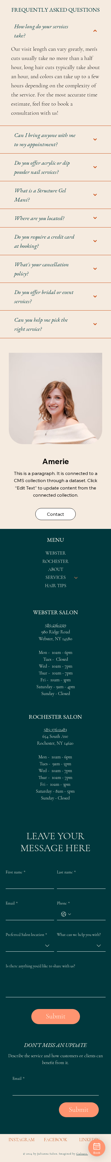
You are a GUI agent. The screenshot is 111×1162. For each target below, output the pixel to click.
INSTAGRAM (21, 1140)
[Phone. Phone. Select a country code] (66, 914)
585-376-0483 (55, 729)
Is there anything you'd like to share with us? (40, 966)
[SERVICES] (76, 577)
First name (15, 872)
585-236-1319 (55, 625)
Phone (63, 903)
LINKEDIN (89, 1140)
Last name (66, 872)
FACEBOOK (55, 1140)
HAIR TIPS (55, 586)
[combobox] (30, 946)
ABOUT (55, 569)
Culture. (82, 1153)
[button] (55, 514)
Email (12, 903)
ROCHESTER (55, 561)
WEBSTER (56, 553)
